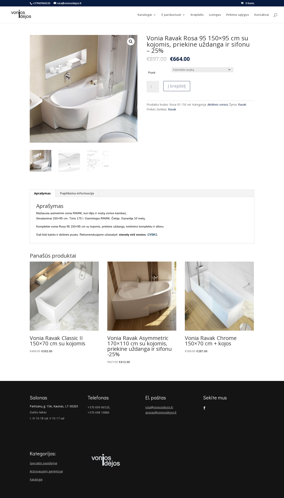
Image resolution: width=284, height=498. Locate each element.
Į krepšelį (177, 86)
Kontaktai (261, 15)
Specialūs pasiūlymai (43, 463)
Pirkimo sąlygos (237, 15)
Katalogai (145, 15)
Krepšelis (197, 15)
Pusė (151, 72)
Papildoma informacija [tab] (77, 193)
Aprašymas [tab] (42, 193)
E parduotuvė (171, 15)
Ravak (242, 104)
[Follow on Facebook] (204, 408)
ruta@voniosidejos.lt (159, 407)
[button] (131, 41)
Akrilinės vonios (217, 104)
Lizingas (215, 15)
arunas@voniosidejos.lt (161, 412)
